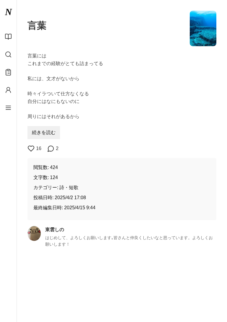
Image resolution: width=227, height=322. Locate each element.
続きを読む (44, 132)
